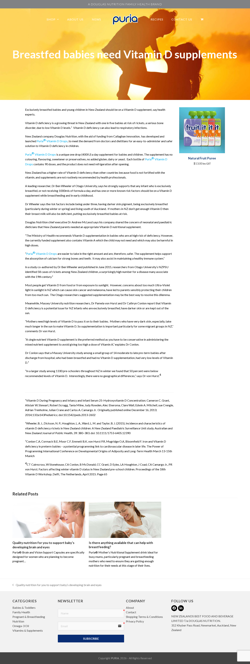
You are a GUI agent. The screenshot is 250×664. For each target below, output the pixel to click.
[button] (202, 19)
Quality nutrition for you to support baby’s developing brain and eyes (57, 585)
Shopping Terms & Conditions (144, 616)
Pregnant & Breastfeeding (28, 616)
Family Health (21, 612)
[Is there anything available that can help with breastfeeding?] (125, 519)
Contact (131, 612)
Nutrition (18, 621)
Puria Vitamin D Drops (52, 140)
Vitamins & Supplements (27, 630)
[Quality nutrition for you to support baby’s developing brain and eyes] (48, 519)
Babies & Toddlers (24, 607)
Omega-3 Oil (20, 626)
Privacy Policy (135, 621)
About (130, 607)
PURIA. (115, 658)
